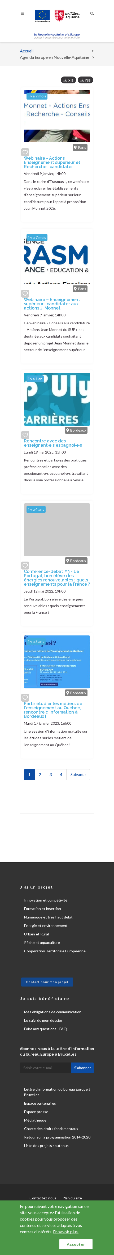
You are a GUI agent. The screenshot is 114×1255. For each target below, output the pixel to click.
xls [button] (70, 80)
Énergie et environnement (46, 925)
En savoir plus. (65, 1231)
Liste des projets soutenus (46, 1145)
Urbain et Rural (36, 934)
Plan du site (72, 1198)
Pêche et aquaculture (42, 942)
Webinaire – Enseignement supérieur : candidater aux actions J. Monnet (52, 304)
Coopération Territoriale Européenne (55, 951)
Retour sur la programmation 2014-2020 (57, 1137)
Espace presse (36, 1111)
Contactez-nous (42, 1198)
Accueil (26, 50)
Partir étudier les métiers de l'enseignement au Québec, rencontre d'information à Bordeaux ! (53, 710)
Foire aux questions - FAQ (45, 1029)
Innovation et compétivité (45, 900)
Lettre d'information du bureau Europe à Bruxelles (57, 1092)
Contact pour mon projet (47, 982)
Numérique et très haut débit (48, 917)
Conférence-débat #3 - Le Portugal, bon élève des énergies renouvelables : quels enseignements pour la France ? (57, 578)
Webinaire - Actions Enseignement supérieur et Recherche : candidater (52, 162)
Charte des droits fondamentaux (51, 1128)
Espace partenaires (40, 1103)
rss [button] (88, 80)
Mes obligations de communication (52, 1012)
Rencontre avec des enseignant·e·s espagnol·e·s (53, 443)
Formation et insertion (42, 908)
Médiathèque (35, 1120)
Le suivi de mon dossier (43, 1020)
